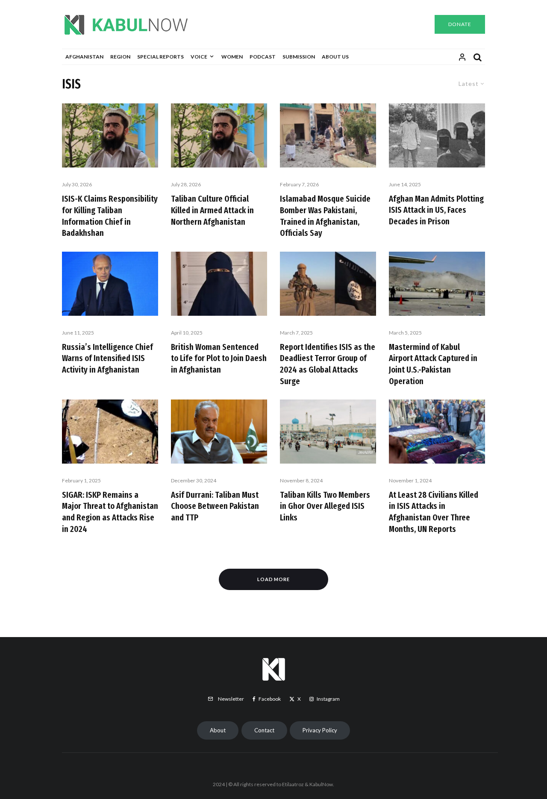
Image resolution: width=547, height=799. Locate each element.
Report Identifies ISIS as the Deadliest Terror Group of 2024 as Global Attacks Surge (327, 364)
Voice (199, 56)
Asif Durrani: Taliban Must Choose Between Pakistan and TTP (215, 506)
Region (120, 56)
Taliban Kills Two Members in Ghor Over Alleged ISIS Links (325, 506)
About (218, 730)
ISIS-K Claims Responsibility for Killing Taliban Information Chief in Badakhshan (110, 216)
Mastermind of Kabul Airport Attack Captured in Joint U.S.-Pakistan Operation (433, 364)
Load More (273, 579)
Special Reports (160, 56)
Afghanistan (84, 56)
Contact (264, 730)
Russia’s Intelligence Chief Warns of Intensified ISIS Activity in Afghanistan (107, 358)
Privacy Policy (320, 730)
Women (232, 56)
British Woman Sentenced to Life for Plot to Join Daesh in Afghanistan (219, 358)
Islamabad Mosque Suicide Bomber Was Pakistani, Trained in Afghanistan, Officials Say (325, 216)
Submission (298, 56)
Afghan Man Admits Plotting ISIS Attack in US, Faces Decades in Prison (436, 210)
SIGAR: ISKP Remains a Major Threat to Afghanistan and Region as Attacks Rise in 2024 (110, 512)
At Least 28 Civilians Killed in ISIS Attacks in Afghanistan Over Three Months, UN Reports (433, 512)
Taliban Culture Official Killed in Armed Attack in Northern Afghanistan (212, 210)
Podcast (263, 56)
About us (335, 56)
